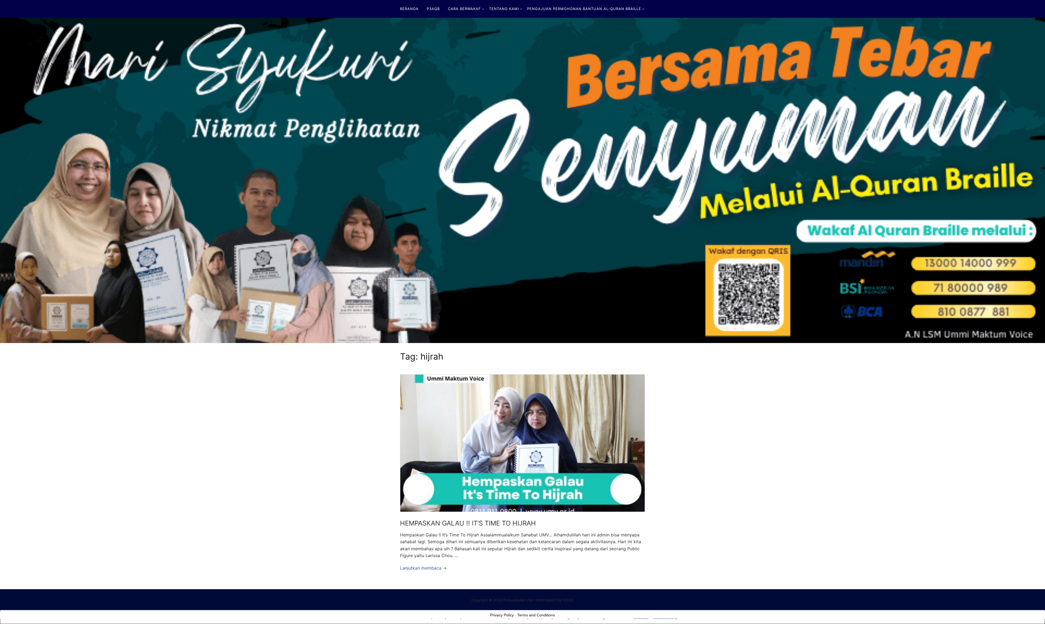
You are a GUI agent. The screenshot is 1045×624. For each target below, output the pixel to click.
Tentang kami (504, 9)
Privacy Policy (502, 615)
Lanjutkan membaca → (423, 568)
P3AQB (433, 9)
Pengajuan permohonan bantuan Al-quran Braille (584, 9)
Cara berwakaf (464, 9)
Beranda (409, 9)
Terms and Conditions (536, 615)
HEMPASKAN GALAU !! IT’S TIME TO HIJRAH (468, 523)
